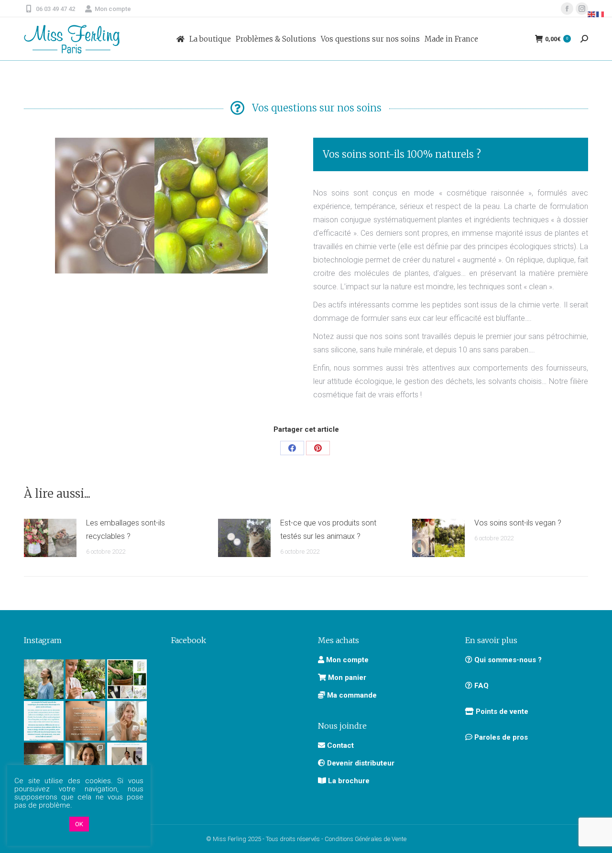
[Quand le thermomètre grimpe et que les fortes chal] (44, 679)
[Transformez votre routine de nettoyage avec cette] (85, 762)
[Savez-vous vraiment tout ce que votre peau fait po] (85, 721)
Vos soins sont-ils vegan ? (517, 522)
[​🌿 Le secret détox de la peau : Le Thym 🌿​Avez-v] (127, 679)
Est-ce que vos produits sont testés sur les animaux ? (328, 529)
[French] (600, 13)
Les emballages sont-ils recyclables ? (125, 529)
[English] (592, 13)
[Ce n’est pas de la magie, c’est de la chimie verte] (127, 762)
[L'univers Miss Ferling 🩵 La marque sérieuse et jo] (44, 721)
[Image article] (50, 538)
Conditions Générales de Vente (365, 838)
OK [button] (79, 824)
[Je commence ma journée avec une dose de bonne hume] (127, 721)
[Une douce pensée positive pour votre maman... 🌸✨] (85, 679)
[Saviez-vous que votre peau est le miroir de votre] (44, 762)
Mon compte (113, 8)
